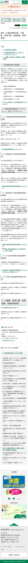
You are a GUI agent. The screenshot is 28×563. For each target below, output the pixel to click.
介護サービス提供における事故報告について (14, 421)
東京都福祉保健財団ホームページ (11, 149)
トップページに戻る (6, 546)
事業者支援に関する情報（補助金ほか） (13, 433)
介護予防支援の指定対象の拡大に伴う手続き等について (14, 372)
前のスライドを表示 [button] (9, 499)
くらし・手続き (21, 18)
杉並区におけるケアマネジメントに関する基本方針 (14, 417)
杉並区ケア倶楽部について (10, 376)
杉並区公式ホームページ (11, 18)
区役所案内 (17, 555)
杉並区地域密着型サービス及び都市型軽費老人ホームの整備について (14, 380)
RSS (3, 549)
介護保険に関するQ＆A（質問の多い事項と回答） (14, 429)
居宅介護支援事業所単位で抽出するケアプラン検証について (14, 454)
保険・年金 (3, 19)
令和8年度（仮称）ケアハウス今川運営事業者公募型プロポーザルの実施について (14, 359)
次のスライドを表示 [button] (14, 499)
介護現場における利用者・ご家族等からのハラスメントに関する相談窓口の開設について (14, 438)
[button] (14, 2)
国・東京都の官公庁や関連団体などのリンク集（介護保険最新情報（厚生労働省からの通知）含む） (14, 393)
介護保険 (9, 19)
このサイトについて (20, 546)
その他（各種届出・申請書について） (13, 462)
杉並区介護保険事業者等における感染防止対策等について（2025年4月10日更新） (14, 412)
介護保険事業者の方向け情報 (19, 19)
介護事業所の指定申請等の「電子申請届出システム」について (14, 367)
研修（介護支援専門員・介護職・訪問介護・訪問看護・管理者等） (13, 449)
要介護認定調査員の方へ (9, 363)
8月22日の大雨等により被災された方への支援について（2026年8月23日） (14, 11)
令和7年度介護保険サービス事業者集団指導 (14, 398)
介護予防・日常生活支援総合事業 (12, 425)
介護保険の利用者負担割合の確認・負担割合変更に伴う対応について (14, 407)
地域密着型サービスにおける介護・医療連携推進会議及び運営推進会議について (14, 444)
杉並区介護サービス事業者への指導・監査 (14, 383)
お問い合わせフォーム (9, 340)
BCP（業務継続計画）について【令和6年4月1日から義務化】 (14, 387)
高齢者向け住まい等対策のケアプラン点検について (14, 459)
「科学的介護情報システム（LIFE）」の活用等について (14, 402)
